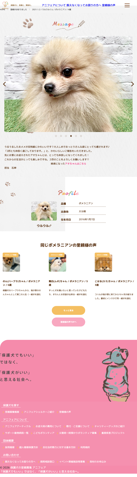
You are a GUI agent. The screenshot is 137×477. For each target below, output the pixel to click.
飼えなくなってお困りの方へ (83, 5)
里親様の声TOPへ (68, 322)
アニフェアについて (54, 5)
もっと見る (68, 310)
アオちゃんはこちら (75, 163)
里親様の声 (108, 5)
